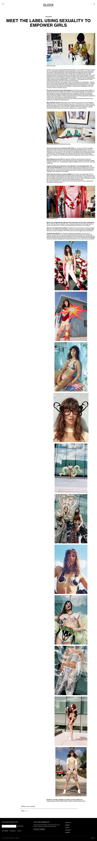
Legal (67, 827)
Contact (68, 830)
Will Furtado (31, 806)
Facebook (13, 830)
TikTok (19, 830)
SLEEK (48, 5)
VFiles (48, 72)
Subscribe (20, 826)
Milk (48, 230)
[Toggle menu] (3, 3)
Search (67, 832)
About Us (68, 822)
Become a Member (39, 829)
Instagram (5, 830)
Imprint (67, 825)
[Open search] (94, 4)
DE (94, 838)
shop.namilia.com (77, 799)
